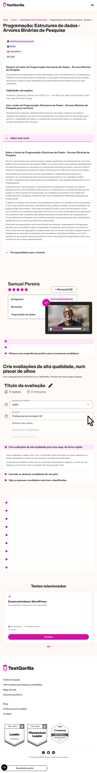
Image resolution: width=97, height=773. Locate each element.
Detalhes (48, 637)
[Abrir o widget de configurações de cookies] (4, 767)
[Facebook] (43, 752)
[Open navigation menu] (92, 5)
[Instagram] (48, 752)
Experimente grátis (24, 768)
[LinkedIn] (53, 752)
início (5, 19)
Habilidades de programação (33, 19)
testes (14, 19)
